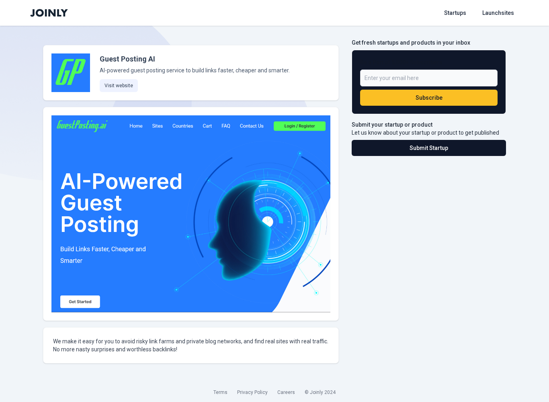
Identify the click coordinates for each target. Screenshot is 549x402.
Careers (286, 392)
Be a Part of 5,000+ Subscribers (401, 62)
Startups (455, 13)
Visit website (118, 85)
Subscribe (429, 97)
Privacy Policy (252, 392)
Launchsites (498, 13)
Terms (220, 392)
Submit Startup (429, 148)
